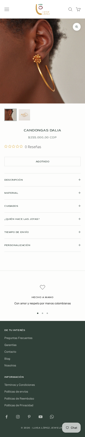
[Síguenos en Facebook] (6, 417)
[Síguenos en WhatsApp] (52, 417)
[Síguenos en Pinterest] (29, 417)
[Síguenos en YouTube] (40, 417)
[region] (42, 295)
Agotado (42, 161)
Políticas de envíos (16, 391)
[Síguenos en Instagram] (18, 417)
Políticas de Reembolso (19, 398)
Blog (7, 359)
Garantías (10, 345)
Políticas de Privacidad (18, 405)
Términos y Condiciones (19, 385)
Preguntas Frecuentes (18, 338)
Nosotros (10, 365)
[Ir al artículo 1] (10, 115)
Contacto (10, 352)
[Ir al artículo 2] (24, 115)
